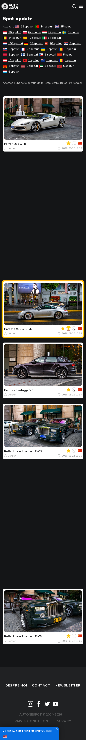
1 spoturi (33, 60)
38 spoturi (36, 43)
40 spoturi (34, 38)
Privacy (63, 721)
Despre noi (16, 685)
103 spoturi (15, 43)
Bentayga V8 (24, 390)
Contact (41, 685)
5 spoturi (14, 49)
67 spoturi (34, 32)
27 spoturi (33, 49)
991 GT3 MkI (24, 329)
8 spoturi (70, 60)
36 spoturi (14, 32)
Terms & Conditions (30, 721)
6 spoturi (73, 32)
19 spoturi (27, 26)
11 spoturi (14, 60)
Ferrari (8, 144)
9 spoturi (32, 66)
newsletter (68, 685)
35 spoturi (66, 26)
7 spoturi (75, 43)
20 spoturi (56, 43)
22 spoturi (54, 32)
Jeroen (12, 148)
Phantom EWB (32, 451)
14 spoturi (47, 26)
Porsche (9, 329)
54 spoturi (14, 38)
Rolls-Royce (12, 451)
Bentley (9, 390)
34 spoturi (54, 38)
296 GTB (20, 144)
